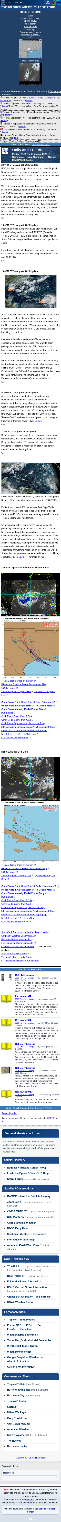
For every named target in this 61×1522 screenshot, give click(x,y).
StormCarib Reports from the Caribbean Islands (24, 932)
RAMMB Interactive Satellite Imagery (28, 1196)
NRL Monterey (15, 1216)
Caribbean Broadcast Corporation (17, 946)
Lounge (38, 421)
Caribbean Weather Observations (17, 936)
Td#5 (30, 15)
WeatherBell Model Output (22, 1346)
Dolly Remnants (30, 60)
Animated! (49, 702)
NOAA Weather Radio (20, 1302)
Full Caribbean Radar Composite (17, 943)
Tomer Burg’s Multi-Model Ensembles (29, 1340)
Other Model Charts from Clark (16, 720)
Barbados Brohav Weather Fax (16, 939)
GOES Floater (8, 688)
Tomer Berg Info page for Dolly (16, 875)
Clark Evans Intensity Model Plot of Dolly (22, 893)
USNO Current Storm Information (27, 1287)
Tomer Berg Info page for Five (16, 691)
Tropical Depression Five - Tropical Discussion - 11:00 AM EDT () (30, 119)
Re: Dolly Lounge (25, 1044)
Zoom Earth (14, 1201)
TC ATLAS (13, 1266)
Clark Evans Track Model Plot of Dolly (21, 886)
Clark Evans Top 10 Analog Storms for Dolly (23, 907)
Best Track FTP (16, 1275)
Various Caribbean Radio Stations (17, 957)
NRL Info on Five (9, 734)
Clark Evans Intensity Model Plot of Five (22, 709)
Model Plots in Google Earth (16, 705)
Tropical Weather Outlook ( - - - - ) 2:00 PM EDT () (30, 99)
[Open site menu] (3, 2)
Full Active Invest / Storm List (24, 1281)
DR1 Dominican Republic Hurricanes (19, 960)
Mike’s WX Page (16, 1412)
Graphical (31, 98)
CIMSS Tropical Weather (21, 1222)
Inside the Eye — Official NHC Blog (28, 1173)
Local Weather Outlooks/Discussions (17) (22, 141)
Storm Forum (15, 1178)
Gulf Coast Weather (18, 1423)
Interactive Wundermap (21, 1239)
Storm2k (12, 1406)
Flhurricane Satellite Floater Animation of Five (23, 684)
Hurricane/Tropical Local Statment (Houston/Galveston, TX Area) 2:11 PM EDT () (28, 125)
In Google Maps (44, 705)
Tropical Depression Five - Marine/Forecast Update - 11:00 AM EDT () (30, 113)
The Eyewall (14, 1440)
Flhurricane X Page (42, 1108)
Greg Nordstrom (17, 1418)
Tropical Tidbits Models (21, 1319)
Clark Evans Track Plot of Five (16, 716)
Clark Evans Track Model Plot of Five (20, 702)
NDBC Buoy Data (17, 1228)
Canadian (26, 1329)
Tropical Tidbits (16, 1384)
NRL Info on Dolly (10, 918)
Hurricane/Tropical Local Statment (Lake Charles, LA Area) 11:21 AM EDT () (28, 136)
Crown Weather (16, 1435)
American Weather (18, 1429)
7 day (40, 98)
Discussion (50, 98)
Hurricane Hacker (17, 1446)
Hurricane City (15, 1395)
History (29, 100)
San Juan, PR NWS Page (14, 953)
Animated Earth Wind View (23, 1245)
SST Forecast (43, 1296)
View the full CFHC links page (30, 1457)
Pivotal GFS (14, 1325)
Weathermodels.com (19, 1351)
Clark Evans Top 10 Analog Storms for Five (22, 723)
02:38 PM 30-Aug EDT (23, 160)
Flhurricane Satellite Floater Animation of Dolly (24, 868)
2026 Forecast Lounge (24, 978)
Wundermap (5, 100)
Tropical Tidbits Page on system (17, 681)
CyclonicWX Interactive (21, 1366)
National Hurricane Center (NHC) (26, 1167)
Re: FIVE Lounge (25, 975)
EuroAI (11, 1329)
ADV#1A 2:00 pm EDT (30, 18)
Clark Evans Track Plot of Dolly (16, 900)
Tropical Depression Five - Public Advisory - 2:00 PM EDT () (28, 106)
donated (30, 1500)
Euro (40, 1325)
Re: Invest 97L (23, 996)
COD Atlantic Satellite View (14, 737)
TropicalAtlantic (16, 1401)
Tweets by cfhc (9, 1113)
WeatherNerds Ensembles (22, 1334)
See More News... (41, 144)
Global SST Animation (20, 1296)
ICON (29, 1325)
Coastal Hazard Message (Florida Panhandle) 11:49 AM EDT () (29, 130)
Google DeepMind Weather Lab (25, 1357)
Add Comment (35, 157)
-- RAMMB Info (28, 734)
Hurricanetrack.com (18, 1389)
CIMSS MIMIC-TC (17, 1211)
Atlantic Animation (18, 1361)
